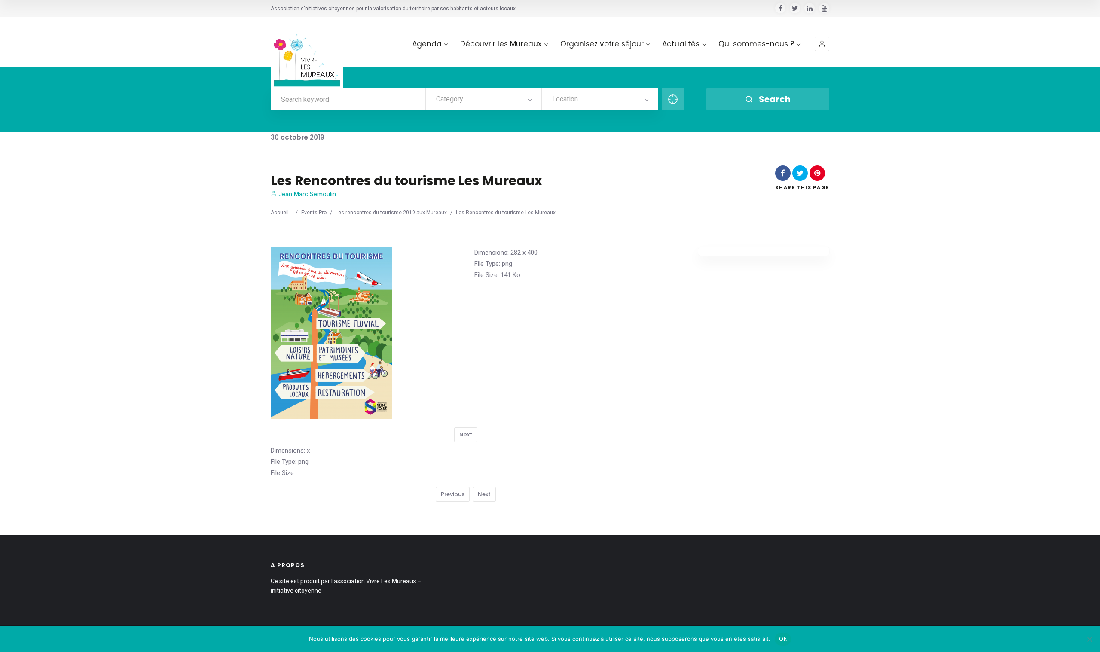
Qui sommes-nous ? (756, 44)
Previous (452, 494)
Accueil (280, 213)
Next (465, 434)
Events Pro (314, 213)
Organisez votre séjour (602, 44)
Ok (783, 638)
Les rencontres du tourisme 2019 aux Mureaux (391, 213)
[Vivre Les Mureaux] (307, 53)
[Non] (1089, 639)
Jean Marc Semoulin (306, 194)
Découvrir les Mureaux (500, 44)
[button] (822, 44)
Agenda (427, 44)
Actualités (681, 44)
